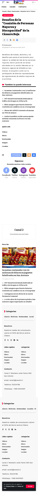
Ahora (7, 317)
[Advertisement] (19, 203)
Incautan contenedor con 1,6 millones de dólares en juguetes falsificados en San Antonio (18, 93)
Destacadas (8, 15)
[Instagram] (23, 173)
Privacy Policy (10, 486)
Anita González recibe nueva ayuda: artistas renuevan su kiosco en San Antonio (18, 118)
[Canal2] (19, 2)
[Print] (17, 40)
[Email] (13, 40)
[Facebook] (6, 173)
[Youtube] (32, 173)
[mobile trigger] (4, 2)
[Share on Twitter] (10, 40)
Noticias (14, 317)
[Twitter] (14, 173)
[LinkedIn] (17, 340)
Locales (32, 317)
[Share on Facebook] (7, 40)
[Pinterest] (14, 340)
